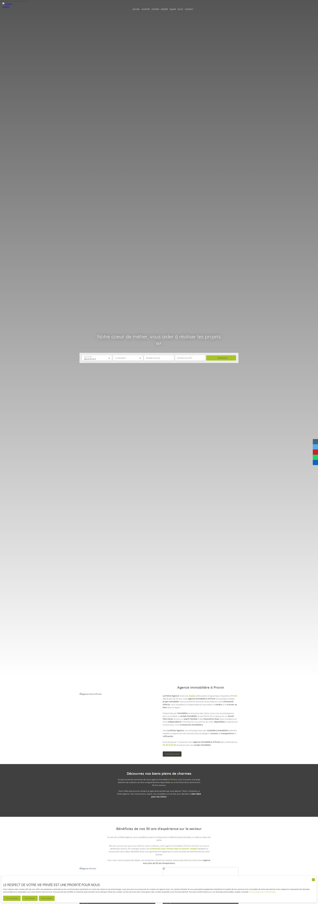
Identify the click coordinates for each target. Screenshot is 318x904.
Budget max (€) (153, 358)
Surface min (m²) (184, 358)
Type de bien (88, 357)
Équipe (173, 9)
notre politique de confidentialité (262, 892)
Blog (180, 9)
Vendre (164, 9)
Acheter (146, 9)
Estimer (155, 9)
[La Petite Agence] (9, 9)
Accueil (136, 9)
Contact (189, 9)
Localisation (120, 358)
